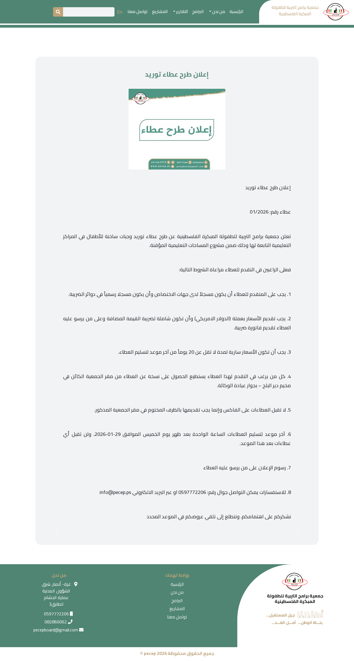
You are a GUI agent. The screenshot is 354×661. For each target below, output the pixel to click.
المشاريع (160, 11)
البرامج (198, 11)
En (120, 11)
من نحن (177, 592)
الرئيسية (236, 11)
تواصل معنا (137, 11)
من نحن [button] (218, 11)
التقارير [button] (181, 11)
